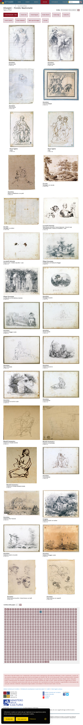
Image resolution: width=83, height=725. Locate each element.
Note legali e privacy (56, 689)
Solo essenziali (22, 719)
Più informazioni (33, 63)
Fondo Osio (24, 14)
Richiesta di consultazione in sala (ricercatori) (33, 689)
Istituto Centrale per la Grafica (11, 689)
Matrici (36, 2)
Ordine (58, 10)
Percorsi (66, 2)
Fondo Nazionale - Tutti (11, 14)
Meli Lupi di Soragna (34, 20)
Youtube (46, 697)
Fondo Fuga (56, 14)
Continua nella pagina (9, 605)
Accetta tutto (9, 719)
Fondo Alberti (45, 14)
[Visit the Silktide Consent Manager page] (45, 719)
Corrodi (45, 20)
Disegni (45, 2)
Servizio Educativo (49, 694)
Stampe (27, 2)
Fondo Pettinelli (20, 20)
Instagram (47, 696)
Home (19, 2)
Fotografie (55, 2)
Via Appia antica (22, 6)
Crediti (48, 689)
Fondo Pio (66, 14)
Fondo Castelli (8, 20)
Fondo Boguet (34, 14)
